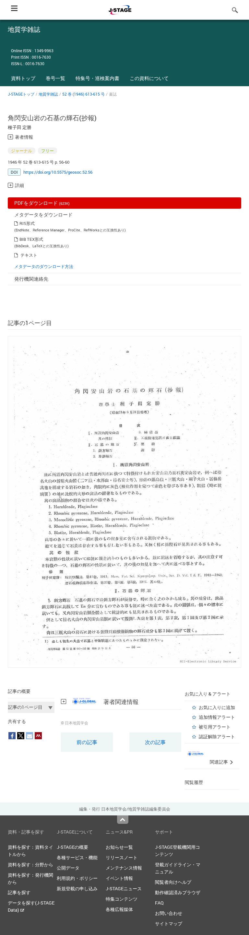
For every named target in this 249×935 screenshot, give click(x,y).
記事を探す (19, 892)
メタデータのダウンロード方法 (43, 266)
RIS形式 (27, 223)
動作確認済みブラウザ (177, 892)
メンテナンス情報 (124, 868)
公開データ (68, 868)
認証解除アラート (217, 736)
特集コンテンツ (121, 899)
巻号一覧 (55, 78)
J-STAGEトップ (21, 94)
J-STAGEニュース (124, 888)
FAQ (159, 903)
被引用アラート (215, 727)
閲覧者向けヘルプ (173, 882)
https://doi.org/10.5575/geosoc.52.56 (57, 172)
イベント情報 (119, 878)
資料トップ (23, 78)
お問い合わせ (168, 913)
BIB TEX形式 (31, 239)
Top (122, 819)
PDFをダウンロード (42, 203)
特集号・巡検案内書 (97, 78)
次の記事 (155, 742)
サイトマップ (168, 923)
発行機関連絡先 (31, 278)
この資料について (149, 78)
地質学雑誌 (48, 94)
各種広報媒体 (119, 909)
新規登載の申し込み (77, 888)
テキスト (28, 255)
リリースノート (121, 857)
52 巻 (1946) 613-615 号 (83, 94)
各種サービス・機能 (77, 857)
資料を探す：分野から (30, 864)
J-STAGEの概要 (72, 847)
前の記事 (87, 742)
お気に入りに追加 (217, 707)
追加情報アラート (217, 717)
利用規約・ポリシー (77, 878)
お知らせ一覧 (119, 847)
